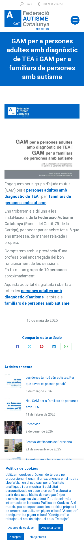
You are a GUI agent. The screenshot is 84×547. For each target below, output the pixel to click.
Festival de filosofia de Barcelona (49, 442)
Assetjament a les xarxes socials (49, 460)
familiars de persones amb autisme (36, 303)
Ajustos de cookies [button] (21, 527)
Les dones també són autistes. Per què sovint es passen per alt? (50, 381)
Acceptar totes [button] (50, 527)
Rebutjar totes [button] (37, 537)
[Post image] (13, 381)
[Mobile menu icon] (75, 20)
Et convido (33, 424)
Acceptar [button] (15, 537)
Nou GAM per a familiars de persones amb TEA (52, 404)
